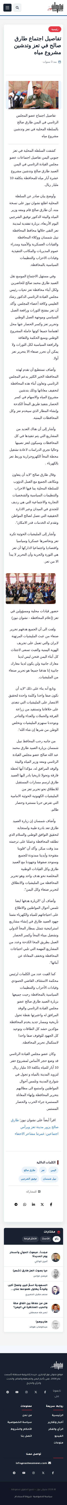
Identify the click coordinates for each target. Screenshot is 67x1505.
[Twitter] (42, 1203)
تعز (42, 1170)
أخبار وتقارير (55, 1422)
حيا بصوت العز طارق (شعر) (30, 1271)
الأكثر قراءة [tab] (30, 1239)
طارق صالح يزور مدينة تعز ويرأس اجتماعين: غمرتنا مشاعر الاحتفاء (34, 1127)
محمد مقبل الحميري (36, 1295)
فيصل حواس (40, 1276)
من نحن (27, 1415)
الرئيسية (57, 1415)
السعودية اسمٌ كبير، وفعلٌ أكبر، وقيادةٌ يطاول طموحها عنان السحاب (27, 1289)
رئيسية (54, 29)
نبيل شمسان (49, 1178)
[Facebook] (51, 1203)
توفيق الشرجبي (29, 1178)
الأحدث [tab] (46, 1239)
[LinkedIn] (33, 1203)
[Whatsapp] (24, 1203)
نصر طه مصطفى (38, 1313)
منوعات (58, 1443)
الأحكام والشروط (21, 1429)
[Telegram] (16, 1203)
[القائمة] (7, 8)
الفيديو (59, 1436)
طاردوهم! (41, 1322)
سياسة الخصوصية (19, 1422)
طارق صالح (29, 1170)
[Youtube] (17, 1392)
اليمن (53, 1170)
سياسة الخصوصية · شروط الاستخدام (33, 1497)
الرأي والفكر (55, 1429)
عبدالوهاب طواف (38, 1327)
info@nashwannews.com (31, 1463)
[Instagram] (26, 1392)
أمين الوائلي (41, 1262)
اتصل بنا (26, 1436)
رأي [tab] (56, 1239)
